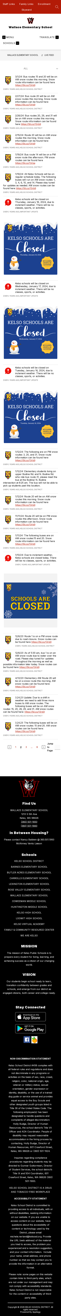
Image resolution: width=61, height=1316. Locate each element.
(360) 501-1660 (29, 825)
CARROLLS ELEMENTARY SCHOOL (29, 878)
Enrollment (44, 4)
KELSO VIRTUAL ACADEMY (29, 924)
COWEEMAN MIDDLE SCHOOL (29, 901)
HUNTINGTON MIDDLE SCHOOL (29, 906)
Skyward (27, 9)
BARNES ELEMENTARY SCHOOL (29, 866)
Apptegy (36, 1312)
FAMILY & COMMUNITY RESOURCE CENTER (29, 929)
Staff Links (9, 4)
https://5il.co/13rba (25, 163)
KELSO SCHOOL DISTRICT (29, 861)
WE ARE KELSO (29, 935)
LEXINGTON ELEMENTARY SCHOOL (29, 884)
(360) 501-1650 (29, 821)
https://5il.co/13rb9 (25, 85)
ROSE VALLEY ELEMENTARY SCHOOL (29, 889)
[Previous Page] (9, 747)
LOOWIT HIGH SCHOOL (29, 918)
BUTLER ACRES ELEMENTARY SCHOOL (29, 872)
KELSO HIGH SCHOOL (29, 912)
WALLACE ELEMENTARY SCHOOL (29, 895)
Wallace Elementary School (22, 55)
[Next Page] (43, 747)
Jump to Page (50, 747)
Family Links (26, 4)
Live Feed (49, 55)
